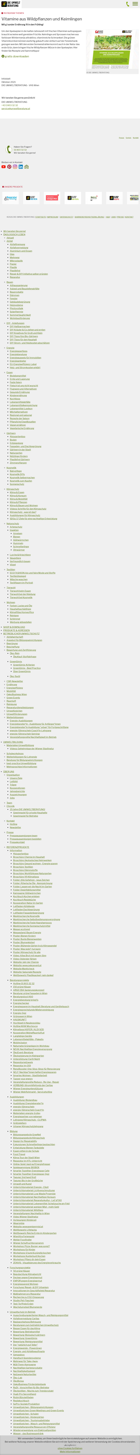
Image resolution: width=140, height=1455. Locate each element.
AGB (108, 217)
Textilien (11, 569)
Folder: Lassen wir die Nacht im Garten (32, 886)
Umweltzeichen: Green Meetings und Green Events (38, 1410)
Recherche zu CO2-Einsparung (28, 1297)
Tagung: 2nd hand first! (24, 1177)
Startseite (40, 217)
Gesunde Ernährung (20, 392)
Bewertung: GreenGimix (25, 1338)
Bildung (14, 1131)
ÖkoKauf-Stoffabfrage (24, 656)
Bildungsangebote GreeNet (27, 1134)
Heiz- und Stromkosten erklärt (25, 367)
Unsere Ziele (16, 778)
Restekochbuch (21, 1400)
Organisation (13, 775)
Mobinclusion (20, 1042)
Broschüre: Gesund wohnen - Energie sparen (35, 863)
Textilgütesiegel (18, 576)
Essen (10, 372)
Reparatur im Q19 (22, 1065)
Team (9, 803)
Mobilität (11, 691)
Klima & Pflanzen (18, 502)
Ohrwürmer (19, 550)
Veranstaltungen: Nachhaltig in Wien (31, 1213)
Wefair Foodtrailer (22, 1239)
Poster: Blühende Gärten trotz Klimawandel (35, 945)
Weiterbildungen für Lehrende (22, 757)
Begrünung (12, 643)
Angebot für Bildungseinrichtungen (24, 640)
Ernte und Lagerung (20, 379)
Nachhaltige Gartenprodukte (27, 1368)
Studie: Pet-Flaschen (23, 1300)
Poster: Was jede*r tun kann (27, 949)
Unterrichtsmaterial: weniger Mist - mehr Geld (36, 1207)
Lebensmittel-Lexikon (21, 408)
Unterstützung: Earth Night (26, 1059)
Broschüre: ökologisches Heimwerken (32, 860)
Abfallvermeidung (19, 247)
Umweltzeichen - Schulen (26, 1414)
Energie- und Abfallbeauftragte (29, 1351)
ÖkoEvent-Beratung (23, 1052)
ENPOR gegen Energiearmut (27, 1281)
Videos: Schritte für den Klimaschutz (28, 509)
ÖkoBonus (18, 1381)
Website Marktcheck (23, 968)
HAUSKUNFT (20, 1019)
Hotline (13, 824)
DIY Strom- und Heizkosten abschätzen (30, 343)
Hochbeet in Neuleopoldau (26, 1023)
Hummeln (18, 543)
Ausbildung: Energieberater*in (28, 1103)
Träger (13, 784)
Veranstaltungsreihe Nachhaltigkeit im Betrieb (33, 737)
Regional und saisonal (21, 415)
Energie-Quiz (19, 1013)
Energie (10, 348)
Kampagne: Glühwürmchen (27, 893)
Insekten (14, 530)
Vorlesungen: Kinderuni (24, 1220)
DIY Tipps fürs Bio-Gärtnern (24, 336)
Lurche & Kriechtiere (20, 555)
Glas (12, 254)
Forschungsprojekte (20, 1267)
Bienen (16, 536)
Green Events (13, 697)
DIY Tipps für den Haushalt (23, 339)
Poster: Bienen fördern (24, 936)
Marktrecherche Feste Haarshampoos (32, 922)
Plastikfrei (15, 270)
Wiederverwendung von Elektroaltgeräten (34, 1430)
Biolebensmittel (18, 375)
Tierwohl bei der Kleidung (23, 594)
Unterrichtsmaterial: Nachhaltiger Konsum (34, 1197)
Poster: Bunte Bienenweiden (27, 939)
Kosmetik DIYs (17, 474)
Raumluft (11, 701)
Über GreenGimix (22, 671)
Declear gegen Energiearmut (27, 1277)
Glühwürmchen (21, 540)
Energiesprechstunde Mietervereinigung (33, 1010)
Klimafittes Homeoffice (22, 612)
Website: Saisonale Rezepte (27, 972)
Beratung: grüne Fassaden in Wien (30, 993)
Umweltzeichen (14, 711)
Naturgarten (16, 453)
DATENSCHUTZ (66, 217)
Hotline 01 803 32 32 (23, 983)
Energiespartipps (18, 351)
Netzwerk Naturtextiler (24, 1374)
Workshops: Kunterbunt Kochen (29, 1256)
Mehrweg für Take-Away (25, 1361)
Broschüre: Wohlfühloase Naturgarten (32, 873)
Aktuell (10, 238)
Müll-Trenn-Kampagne (24, 1364)
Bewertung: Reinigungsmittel (28, 1341)
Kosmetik (11, 467)
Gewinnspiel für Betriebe (25, 816)
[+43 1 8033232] (127, 6)
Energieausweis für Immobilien (25, 357)
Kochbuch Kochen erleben (26, 896)
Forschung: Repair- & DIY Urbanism (31, 1287)
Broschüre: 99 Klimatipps (26, 876)
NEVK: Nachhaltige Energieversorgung (32, 1049)
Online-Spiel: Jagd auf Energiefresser (31, 1164)
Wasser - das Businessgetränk (28, 1433)
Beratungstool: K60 (23, 996)
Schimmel (15, 619)
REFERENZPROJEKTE (18, 847)
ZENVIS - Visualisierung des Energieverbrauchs (37, 1262)
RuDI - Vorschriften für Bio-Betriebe (31, 1387)
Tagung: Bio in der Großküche (28, 1180)
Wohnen (11, 602)
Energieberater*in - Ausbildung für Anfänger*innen (35, 724)
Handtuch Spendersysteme (27, 1358)
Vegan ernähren (18, 425)
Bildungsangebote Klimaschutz (29, 1138)
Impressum (52, 217)
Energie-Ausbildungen (21, 720)
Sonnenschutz (17, 484)
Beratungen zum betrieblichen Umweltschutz (36, 1325)
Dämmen (14, 295)
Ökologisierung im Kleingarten (28, 1055)
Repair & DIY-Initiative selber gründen (29, 274)
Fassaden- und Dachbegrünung (25, 446)
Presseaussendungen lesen (23, 835)
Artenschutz (16, 527)
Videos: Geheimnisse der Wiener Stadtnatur (32, 748)
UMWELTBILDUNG (13, 742)
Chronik (10, 806)
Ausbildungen (17, 1097)
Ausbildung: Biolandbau (25, 1100)
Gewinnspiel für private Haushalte (30, 812)
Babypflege (16, 471)
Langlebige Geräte (22, 1036)
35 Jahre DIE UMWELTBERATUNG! (27, 809)
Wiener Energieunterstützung (28, 1088)
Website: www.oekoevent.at (27, 965)
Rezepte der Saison (19, 418)
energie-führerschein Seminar (25, 734)
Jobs (113, 217)
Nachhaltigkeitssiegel (24, 1371)
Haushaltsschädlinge (20, 609)
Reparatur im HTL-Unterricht (27, 1161)
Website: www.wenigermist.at (28, 1226)
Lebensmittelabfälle (20, 402)
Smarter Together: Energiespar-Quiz (31, 1174)
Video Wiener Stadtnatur (25, 1216)
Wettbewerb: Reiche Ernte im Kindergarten (34, 1233)
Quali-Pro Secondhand (24, 1394)
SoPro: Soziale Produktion (26, 1404)
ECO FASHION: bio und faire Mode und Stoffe (32, 573)
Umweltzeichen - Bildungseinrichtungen (33, 1407)
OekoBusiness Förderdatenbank (29, 1384)
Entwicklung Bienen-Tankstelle (28, 1147)
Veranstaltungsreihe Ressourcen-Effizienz (34, 1427)
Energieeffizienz (15, 688)
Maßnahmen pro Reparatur (27, 1294)
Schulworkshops (15, 753)
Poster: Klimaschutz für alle (26, 952)
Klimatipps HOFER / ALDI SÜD (28, 1029)
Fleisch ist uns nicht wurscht (24, 385)
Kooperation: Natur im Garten (28, 903)
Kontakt (129, 217)
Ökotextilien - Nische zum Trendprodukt (33, 1391)
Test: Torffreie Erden (23, 1304)
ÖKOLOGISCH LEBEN (14, 234)
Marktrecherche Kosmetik (26, 916)
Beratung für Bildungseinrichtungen (25, 760)
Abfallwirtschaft (15, 637)
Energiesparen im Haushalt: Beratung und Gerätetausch (41, 1006)
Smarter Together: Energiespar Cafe (31, 1170)
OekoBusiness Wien (17, 694)
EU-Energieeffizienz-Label (23, 364)
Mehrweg (15, 257)
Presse (120, 217)
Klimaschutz (13, 489)
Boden (13, 440)
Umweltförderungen (17, 714)
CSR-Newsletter (15, 681)
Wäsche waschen (18, 579)
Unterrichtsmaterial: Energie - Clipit (31, 1187)
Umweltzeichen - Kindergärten (28, 1417)
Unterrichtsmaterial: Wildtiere (28, 1210)
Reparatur (15, 277)
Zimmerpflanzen (18, 463)
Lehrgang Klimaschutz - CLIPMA (29, 1120)
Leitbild (14, 781)
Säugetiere (15, 558)
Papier (13, 264)
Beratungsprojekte (19, 980)
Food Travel (19, 1154)
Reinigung (12, 704)
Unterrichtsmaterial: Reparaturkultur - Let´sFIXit (37, 1200)
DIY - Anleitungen (15, 323)
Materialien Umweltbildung (20, 745)
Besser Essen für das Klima (26, 1328)
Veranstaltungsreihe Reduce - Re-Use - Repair (36, 1082)
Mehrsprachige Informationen (22, 766)
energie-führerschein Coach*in (28, 1110)
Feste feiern (16, 382)
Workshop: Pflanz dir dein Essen (29, 1259)
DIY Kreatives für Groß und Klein (26, 333)
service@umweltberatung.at (16, 108)
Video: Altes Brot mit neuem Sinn (29, 955)
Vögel (13, 564)
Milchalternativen (19, 412)
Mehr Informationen (70, 1451)
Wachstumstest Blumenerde (27, 1307)
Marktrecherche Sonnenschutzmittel (31, 926)
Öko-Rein (14, 653)
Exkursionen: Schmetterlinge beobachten (34, 1144)
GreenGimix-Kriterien (24, 665)
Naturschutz (13, 523)
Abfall (10, 241)
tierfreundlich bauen (20, 561)
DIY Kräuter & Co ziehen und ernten (27, 330)
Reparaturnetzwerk (23, 1062)
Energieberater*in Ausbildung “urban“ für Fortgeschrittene (39, 727)
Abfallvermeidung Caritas (26, 1318)
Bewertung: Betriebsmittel (26, 1331)
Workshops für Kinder (24, 1249)
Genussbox (19, 1354)
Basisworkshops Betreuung (27, 1322)
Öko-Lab (17, 1377)
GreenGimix (16, 661)
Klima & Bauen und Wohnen (24, 505)
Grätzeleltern (19, 1123)
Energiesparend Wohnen (25, 1284)
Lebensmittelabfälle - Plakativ (28, 1039)
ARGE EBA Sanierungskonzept (28, 990)
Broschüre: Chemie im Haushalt (29, 857)
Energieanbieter (18, 361)
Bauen (10, 282)
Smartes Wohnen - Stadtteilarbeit (30, 1075)
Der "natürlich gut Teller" (25, 1345)
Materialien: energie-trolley (26, 1113)
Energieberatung (18, 354)
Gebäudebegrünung (20, 302)
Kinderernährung (18, 395)
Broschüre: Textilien (23, 867)
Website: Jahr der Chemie (26, 962)
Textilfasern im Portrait (21, 582)
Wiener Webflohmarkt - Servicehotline (32, 1092)
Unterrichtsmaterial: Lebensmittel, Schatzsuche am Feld (41, 1203)
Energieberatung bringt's (25, 1000)
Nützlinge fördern (19, 456)
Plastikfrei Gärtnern (20, 459)
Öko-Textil (15, 676)
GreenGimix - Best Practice (27, 668)
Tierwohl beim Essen (20, 591)
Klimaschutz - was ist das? (23, 512)
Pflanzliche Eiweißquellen (23, 421)
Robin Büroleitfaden (23, 1397)
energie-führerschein (23, 1106)
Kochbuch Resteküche (24, 899)
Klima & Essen (17, 492)
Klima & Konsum (18, 495)
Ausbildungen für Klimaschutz (25, 515)
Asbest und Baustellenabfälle (24, 288)
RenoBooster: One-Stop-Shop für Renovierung (36, 1069)
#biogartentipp (17, 436)
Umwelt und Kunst (22, 1184)
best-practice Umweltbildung (21, 763)
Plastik (13, 267)
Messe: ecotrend (21, 929)
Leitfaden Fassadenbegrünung (28, 913)
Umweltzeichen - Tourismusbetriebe (31, 1420)
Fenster (14, 298)
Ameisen (17, 533)
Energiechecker (21, 1003)
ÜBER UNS (8, 771)
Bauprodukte (16, 292)
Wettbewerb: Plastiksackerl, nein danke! (33, 975)
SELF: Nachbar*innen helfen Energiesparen (34, 1072)
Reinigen (14, 615)
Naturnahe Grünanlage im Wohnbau (31, 1046)
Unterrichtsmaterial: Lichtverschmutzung (34, 1190)
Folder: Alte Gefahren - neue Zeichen (31, 880)
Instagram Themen (14, 13)
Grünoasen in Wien (22, 1016)
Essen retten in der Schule (26, 1151)
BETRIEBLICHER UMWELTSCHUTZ (21, 633)
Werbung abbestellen (21, 622)
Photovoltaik (16, 308)
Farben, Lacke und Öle (21, 605)
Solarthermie (16, 311)
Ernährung (12, 684)
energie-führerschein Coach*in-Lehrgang (30, 730)
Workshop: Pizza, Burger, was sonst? (31, 1246)
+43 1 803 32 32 (10, 105)
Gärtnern (11, 433)
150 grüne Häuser (22, 987)
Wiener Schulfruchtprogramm (28, 1243)
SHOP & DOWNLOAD (14, 627)
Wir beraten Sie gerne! (14, 231)
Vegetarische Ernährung (22, 428)
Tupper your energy (23, 1078)
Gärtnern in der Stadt (20, 449)
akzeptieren (70, 1445)
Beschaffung (13, 647)
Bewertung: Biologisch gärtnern (29, 1335)
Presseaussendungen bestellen (25, 839)
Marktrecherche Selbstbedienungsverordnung (36, 919)
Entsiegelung (16, 443)
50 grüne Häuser (21, 1271)
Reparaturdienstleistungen (20, 707)
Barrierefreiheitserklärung (89, 217)
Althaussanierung (19, 285)
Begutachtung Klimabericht (27, 1274)
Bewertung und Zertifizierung (21, 650)
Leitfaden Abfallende (24, 906)
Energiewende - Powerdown (27, 1348)
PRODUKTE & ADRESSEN (16, 630)
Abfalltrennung (17, 244)
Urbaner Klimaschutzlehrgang (28, 1126)
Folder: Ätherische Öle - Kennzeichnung (32, 883)
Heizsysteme (16, 305)
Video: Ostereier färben (25, 959)
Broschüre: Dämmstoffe (25, 870)
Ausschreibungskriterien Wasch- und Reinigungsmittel (40, 1315)
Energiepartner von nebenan (27, 1116)
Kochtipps (15, 398)
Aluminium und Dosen (21, 251)
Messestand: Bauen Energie (27, 932)
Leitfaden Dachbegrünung (26, 909)
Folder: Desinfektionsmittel (27, 890)
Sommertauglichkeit (20, 315)
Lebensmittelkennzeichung (23, 405)
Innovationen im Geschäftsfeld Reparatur (34, 1290)
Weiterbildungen (15, 717)
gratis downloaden (16, 56)
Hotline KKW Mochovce (25, 1026)
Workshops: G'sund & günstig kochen (32, 1253)
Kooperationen (17, 788)
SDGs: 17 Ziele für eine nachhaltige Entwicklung (33, 518)
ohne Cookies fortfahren (70, 1448)
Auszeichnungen (18, 794)
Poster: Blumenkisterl (24, 942)
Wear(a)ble (18, 1223)
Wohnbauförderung (20, 318)
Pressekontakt (17, 842)
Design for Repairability (25, 1141)
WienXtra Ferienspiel (23, 1236)
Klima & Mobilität (18, 499)
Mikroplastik (16, 261)
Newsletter (15, 827)
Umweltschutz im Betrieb (22, 1312)
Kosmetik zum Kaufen (21, 481)
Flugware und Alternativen (23, 389)
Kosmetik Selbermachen (22, 477)
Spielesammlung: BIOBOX (26, 1167)
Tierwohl (11, 587)
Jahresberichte (17, 791)
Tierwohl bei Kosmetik (21, 597)
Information (16, 850)
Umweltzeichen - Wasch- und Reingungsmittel (36, 1423)
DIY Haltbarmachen (20, 326)
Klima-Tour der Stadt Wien (26, 1157)
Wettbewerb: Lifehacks (25, 1230)
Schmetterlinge (21, 546)
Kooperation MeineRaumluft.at (28, 1033)
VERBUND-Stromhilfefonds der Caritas (33, 1085)
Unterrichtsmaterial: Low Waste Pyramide (34, 1193)
